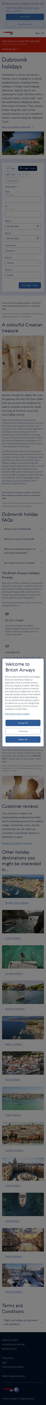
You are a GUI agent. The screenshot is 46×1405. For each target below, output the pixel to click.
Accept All (23, 723)
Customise (23, 731)
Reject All (23, 739)
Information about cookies (17, 714)
